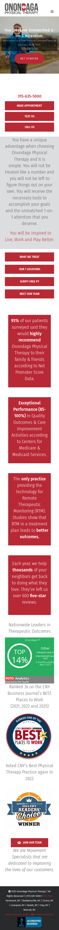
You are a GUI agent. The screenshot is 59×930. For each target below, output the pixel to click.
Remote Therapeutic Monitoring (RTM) (29, 504)
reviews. (29, 602)
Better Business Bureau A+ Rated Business (29, 914)
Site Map (47, 896)
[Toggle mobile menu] (52, 11)
